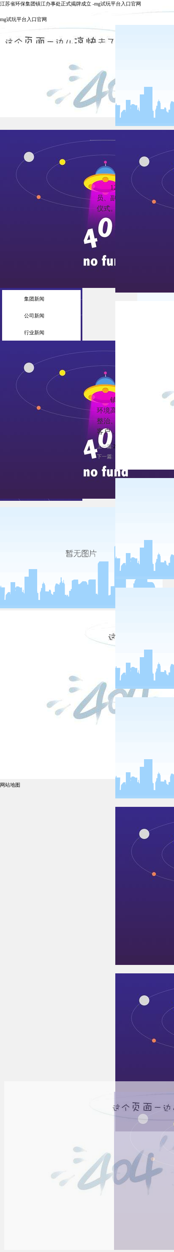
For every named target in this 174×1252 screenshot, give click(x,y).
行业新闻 (34, 333)
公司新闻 (34, 316)
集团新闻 (34, 299)
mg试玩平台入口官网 (23, 19)
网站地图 (10, 785)
